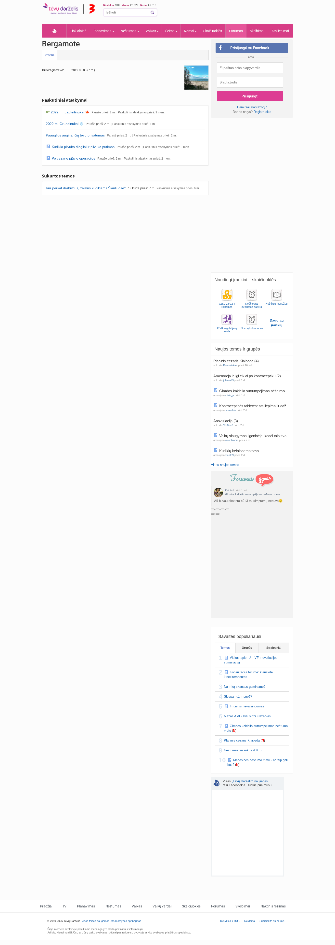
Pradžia (54, 31)
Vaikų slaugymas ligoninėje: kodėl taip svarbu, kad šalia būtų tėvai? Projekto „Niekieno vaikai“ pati (255, 436)
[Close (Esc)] (213, 509)
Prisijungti (250, 96)
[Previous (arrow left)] (213, 514)
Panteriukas (230, 365)
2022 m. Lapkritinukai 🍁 (70, 112)
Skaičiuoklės (212, 31)
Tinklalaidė (78, 31)
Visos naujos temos (225, 465)
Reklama (249, 920)
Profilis (49, 55)
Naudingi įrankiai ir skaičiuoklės (245, 279)
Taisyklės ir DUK (230, 920)
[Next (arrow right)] (217, 514)
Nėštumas (128, 31)
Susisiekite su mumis (271, 920)
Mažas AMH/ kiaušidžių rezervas (247, 716)
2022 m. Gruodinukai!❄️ (65, 124)
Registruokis (262, 112)
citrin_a (229, 395)
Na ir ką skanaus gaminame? (244, 686)
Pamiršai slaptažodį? (252, 107)
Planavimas (102, 31)
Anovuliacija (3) (225, 421)
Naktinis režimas (273, 906)
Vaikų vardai (162, 906)
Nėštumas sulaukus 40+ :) (242, 750)
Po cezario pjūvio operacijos (73, 158)
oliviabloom (231, 440)
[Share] (217, 509)
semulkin (230, 410)
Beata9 (229, 455)
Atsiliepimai (280, 31)
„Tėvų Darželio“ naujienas (250, 781)
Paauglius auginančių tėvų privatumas (75, 135)
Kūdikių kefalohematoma (239, 451)
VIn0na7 (228, 425)
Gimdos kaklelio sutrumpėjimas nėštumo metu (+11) (255, 391)
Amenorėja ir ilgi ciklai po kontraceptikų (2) (247, 376)
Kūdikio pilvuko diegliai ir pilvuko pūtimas (83, 147)
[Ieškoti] (152, 12)
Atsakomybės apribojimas (126, 920)
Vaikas (151, 31)
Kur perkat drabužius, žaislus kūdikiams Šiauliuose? (86, 188)
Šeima (170, 31)
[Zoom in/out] (227, 509)
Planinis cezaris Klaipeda (242, 740)
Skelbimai (257, 31)
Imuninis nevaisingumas (247, 706)
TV (64, 906)
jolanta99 (228, 380)
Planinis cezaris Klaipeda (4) (236, 361)
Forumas (236, 31)
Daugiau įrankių (277, 322)
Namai (189, 31)
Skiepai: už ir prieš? (238, 696)
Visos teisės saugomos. (96, 920)
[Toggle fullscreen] (222, 509)
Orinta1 (229, 490)
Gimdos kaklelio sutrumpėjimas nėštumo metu (252, 494)
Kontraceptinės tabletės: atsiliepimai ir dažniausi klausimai (255, 406)
